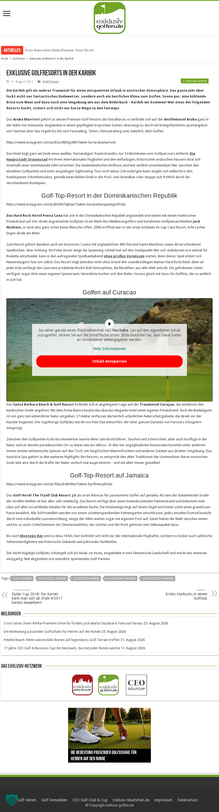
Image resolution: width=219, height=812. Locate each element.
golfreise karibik (86, 578)
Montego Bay (31, 536)
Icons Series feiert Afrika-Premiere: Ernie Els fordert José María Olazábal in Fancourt (86, 50)
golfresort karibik (120, 578)
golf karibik (22, 578)
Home (4, 58)
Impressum (163, 800)
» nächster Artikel (195, 81)
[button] (12, 800)
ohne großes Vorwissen (124, 256)
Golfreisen (19, 58)
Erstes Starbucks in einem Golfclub (186, 594)
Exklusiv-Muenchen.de (131, 800)
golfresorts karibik (158, 578)
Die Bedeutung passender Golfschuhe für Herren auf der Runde (52, 632)
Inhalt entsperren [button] (109, 361)
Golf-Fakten (26, 800)
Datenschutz (187, 800)
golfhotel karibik (52, 578)
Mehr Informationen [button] (109, 349)
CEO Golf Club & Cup (90, 800)
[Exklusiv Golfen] (110, 17)
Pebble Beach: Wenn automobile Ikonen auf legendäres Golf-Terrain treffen (62, 640)
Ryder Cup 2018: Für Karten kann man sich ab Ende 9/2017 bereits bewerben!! (37, 596)
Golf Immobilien (54, 800)
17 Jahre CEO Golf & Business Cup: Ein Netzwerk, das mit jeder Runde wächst (62, 648)
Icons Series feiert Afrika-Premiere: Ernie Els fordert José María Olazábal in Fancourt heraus (73, 623)
